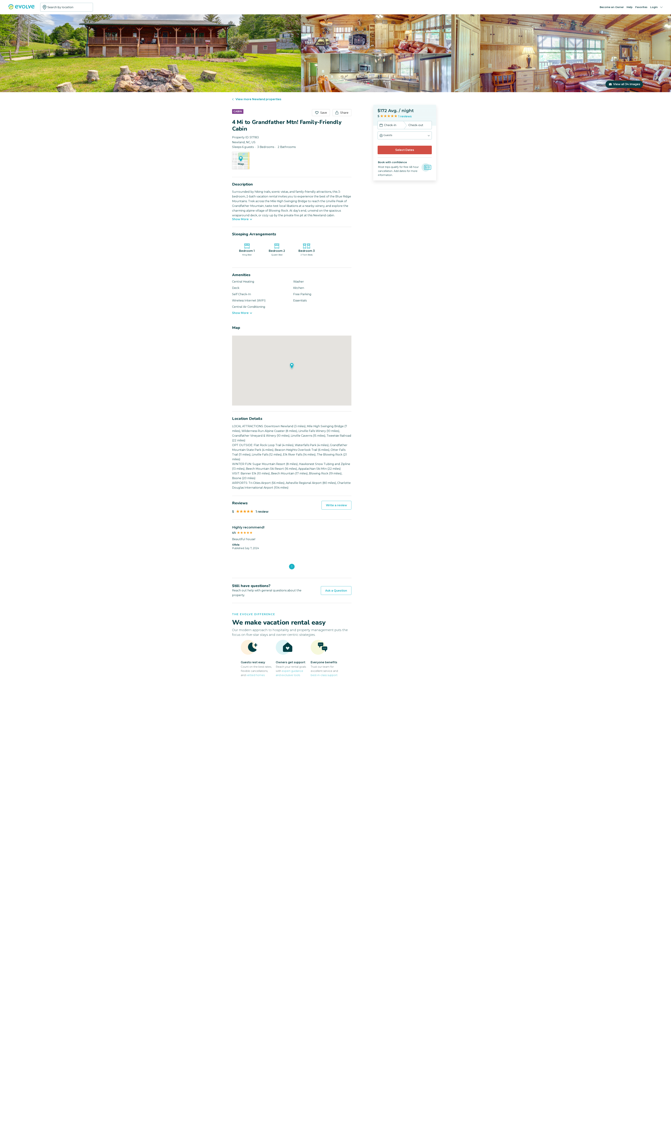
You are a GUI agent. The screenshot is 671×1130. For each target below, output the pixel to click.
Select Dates (404, 150)
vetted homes (255, 675)
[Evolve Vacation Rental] (21, 8)
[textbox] (66, 7)
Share (344, 112)
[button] (405, 135)
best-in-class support (324, 675)
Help (630, 7)
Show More (240, 219)
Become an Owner (612, 7)
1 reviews (405, 116)
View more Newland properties (258, 99)
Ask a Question (336, 590)
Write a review (336, 505)
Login (654, 7)
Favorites (641, 7)
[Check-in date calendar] (381, 125)
